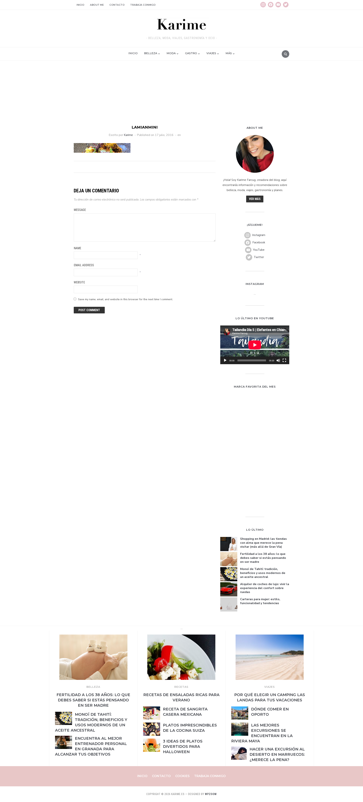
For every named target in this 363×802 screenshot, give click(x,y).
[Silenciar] (278, 360)
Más (229, 53)
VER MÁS (255, 199)
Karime (128, 135)
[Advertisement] (181, 96)
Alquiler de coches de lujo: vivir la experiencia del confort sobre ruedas (264, 588)
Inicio (80, 4)
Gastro (191, 53)
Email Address (84, 265)
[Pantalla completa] (284, 360)
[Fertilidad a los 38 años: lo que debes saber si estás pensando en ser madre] (93, 637)
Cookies (182, 776)
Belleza (150, 53)
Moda (171, 53)
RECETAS (181, 687)
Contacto (117, 4)
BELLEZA (93, 687)
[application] (254, 344)
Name (77, 248)
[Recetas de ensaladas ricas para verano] (181, 637)
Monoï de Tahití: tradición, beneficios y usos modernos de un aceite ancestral (262, 573)
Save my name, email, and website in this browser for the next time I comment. (125, 299)
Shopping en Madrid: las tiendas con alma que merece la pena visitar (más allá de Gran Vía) (263, 543)
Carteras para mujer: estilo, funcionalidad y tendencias (260, 601)
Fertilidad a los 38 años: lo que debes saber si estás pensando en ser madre (263, 558)
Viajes (211, 53)
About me (97, 4)
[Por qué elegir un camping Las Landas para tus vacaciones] (270, 637)
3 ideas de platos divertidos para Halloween (182, 746)
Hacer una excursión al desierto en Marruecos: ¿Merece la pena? (277, 754)
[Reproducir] (225, 360)
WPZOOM (211, 794)
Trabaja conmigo (143, 4)
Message (80, 210)
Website (79, 282)
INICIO (133, 53)
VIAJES (269, 687)
